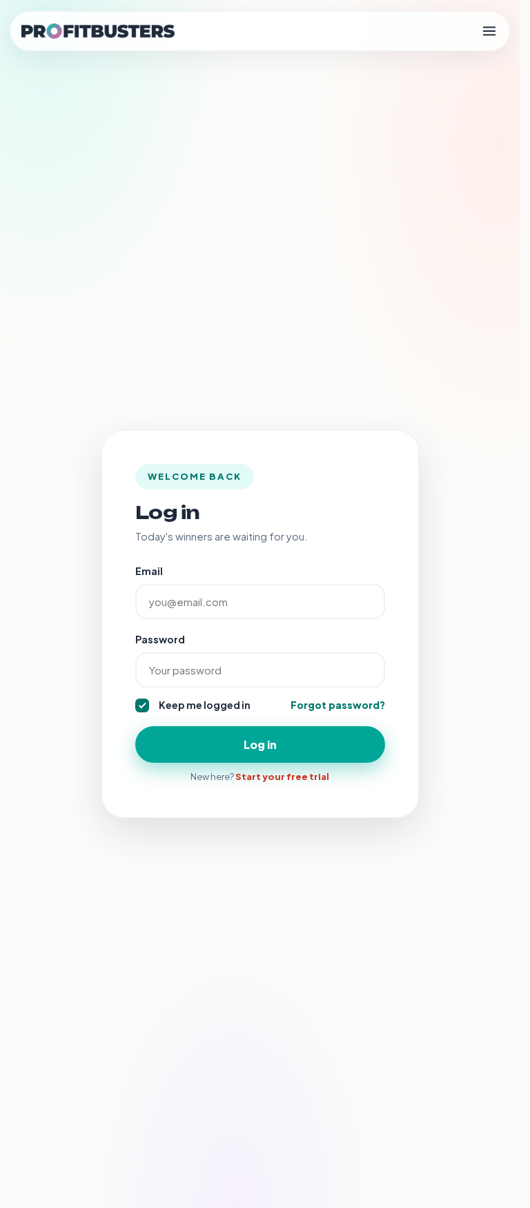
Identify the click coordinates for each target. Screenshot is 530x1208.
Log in (260, 744)
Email (149, 571)
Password (160, 639)
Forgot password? (338, 705)
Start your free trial (282, 776)
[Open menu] (489, 31)
